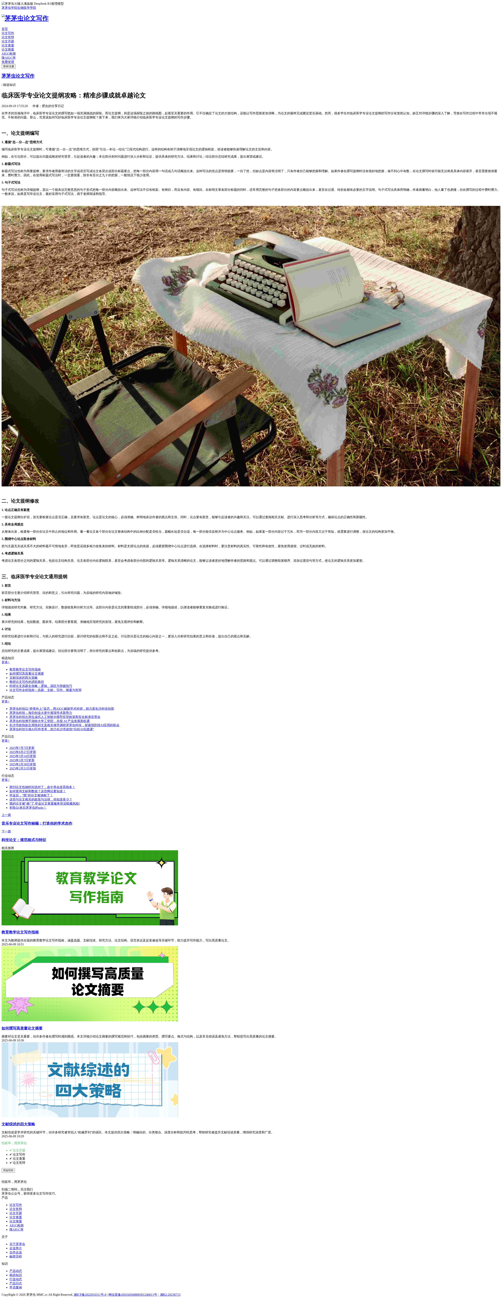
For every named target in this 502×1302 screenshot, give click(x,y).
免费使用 (8, 62)
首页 (5, 29)
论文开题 (8, 41)
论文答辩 (8, 37)
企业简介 (15, 1248)
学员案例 (15, 1287)
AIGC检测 (9, 53)
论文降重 (8, 49)
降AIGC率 (9, 57)
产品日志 (15, 1283)
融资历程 (15, 1256)
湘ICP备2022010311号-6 (90, 1294)
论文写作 (8, 33)
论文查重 (8, 45)
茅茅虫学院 (9, 7)
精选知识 (15, 1275)
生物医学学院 (26, 7)
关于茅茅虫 (17, 1244)
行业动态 (15, 1279)
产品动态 (15, 1271)
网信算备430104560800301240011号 (132, 1294)
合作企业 (15, 1252)
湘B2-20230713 (169, 1294)
